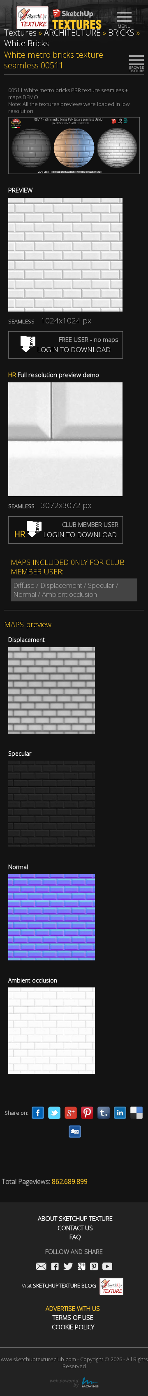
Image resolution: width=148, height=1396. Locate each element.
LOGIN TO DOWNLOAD (73, 349)
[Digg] (75, 1131)
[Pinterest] (87, 1113)
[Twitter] (54, 1113)
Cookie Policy (73, 1327)
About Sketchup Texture (75, 1218)
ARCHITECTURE (72, 32)
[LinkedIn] (120, 1113)
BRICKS (121, 32)
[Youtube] (107, 1267)
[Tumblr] (103, 1113)
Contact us (75, 1228)
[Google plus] (71, 1113)
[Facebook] (38, 1113)
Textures (20, 32)
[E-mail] (41, 1267)
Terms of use (73, 1317)
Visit (59, 1285)
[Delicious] (136, 1113)
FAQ (75, 1237)
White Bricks (26, 43)
